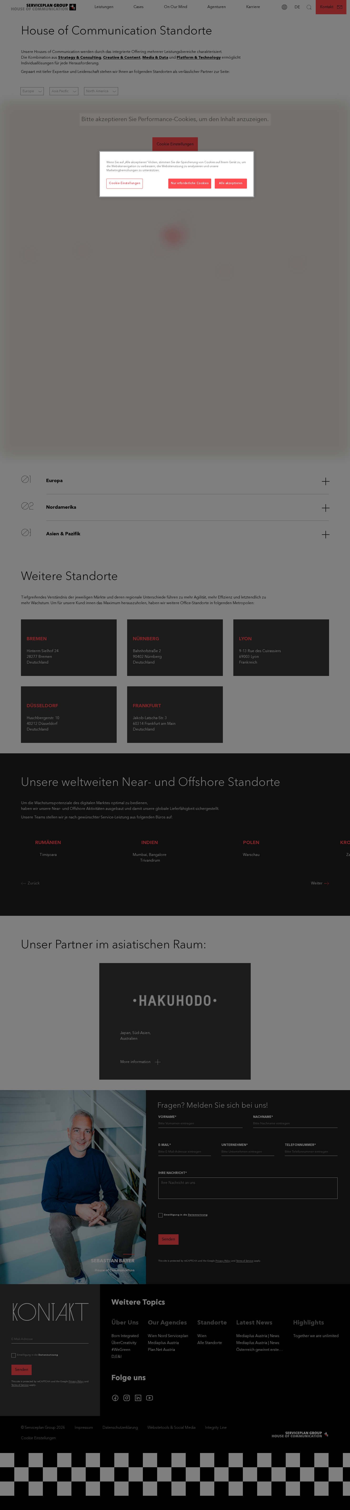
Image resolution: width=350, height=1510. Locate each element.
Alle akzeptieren (231, 183)
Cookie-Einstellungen (124, 183)
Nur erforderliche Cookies (189, 183)
